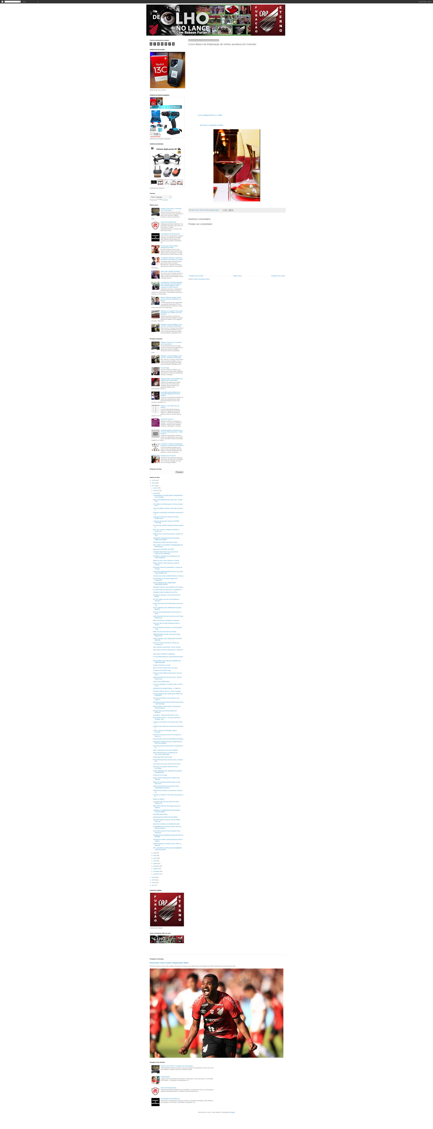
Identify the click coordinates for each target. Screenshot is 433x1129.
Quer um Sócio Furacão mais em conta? (165, 668)
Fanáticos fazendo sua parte (161, 665)
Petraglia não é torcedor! (168, 456)
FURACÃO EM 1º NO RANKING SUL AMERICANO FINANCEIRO (172, 379)
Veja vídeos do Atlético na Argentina (164, 654)
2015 (153, 480)
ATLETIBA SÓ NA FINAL (160, 814)
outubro (155, 869)
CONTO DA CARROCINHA (161, 681)
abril (154, 853)
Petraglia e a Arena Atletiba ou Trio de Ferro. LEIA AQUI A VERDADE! (171, 325)
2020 (153, 882)
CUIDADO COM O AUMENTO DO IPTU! (165, 592)
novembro (156, 871)
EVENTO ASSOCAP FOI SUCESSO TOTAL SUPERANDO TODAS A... (166, 787)
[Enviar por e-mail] (224, 210)
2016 (153, 483)
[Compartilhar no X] (228, 210)
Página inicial (237, 276)
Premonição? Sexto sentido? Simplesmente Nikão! (169, 246)
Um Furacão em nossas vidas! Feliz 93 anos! (166, 764)
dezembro (156, 874)
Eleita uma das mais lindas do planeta (164, 631)
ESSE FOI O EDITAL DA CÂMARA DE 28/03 (166, 824)
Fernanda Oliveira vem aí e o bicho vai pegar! (167, 691)
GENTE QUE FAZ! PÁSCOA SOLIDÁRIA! (165, 817)
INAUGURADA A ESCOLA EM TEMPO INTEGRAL (168, 739)
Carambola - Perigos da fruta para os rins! (166, 715)
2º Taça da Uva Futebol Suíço (162, 670)
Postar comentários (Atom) (202, 279)
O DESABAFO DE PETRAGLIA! (170, 234)
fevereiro (156, 490)
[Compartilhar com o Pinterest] (232, 210)
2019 (153, 880)
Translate (165, 200)
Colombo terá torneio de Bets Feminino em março (168, 576)
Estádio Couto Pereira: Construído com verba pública (171, 209)
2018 (153, 877)
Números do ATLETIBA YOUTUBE (163, 549)
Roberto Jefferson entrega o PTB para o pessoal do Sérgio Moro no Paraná (171, 299)
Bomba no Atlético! (158, 799)
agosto (155, 863)
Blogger (232, 1112)
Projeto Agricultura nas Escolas (162, 757)
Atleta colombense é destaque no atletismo (166, 620)
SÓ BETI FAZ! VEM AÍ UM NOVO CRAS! (165, 542)
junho (155, 858)
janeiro (155, 488)
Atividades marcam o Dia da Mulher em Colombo (168, 587)
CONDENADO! (165, 1077)
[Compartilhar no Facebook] (230, 210)
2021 (153, 885)
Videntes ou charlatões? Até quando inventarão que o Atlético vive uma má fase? (172, 312)
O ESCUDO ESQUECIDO (168, 222)
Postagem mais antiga (278, 276)
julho (155, 861)
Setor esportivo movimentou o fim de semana (167, 647)
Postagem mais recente (196, 276)
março (155, 493)
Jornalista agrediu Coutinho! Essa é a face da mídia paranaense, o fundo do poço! (172, 432)
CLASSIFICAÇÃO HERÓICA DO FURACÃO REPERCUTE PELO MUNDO (170, 394)
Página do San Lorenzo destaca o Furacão (166, 560)
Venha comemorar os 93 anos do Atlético (165, 750)
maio (155, 855)
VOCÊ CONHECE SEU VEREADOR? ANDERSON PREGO (164, 583)
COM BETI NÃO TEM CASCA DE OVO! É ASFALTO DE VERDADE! (165, 552)
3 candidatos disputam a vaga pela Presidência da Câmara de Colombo (172, 258)
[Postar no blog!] (226, 210)
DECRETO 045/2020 (167, 419)
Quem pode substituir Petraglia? (170, 271)
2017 (153, 486)
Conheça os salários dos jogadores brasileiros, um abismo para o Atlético (172, 444)
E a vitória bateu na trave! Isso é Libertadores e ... (168, 589)
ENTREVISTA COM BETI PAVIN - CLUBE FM (166, 688)
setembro (156, 866)
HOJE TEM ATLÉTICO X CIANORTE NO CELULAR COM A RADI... (165, 753)
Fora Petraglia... (165, 368)
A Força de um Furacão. (160, 775)
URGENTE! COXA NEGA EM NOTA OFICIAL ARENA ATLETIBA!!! (166, 539)
